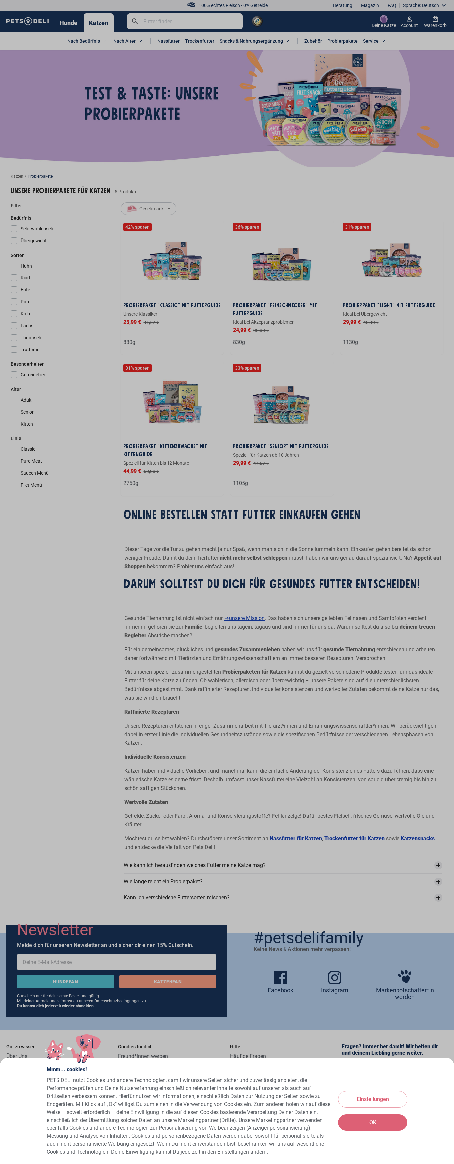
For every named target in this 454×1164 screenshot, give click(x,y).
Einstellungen (373, 1099)
